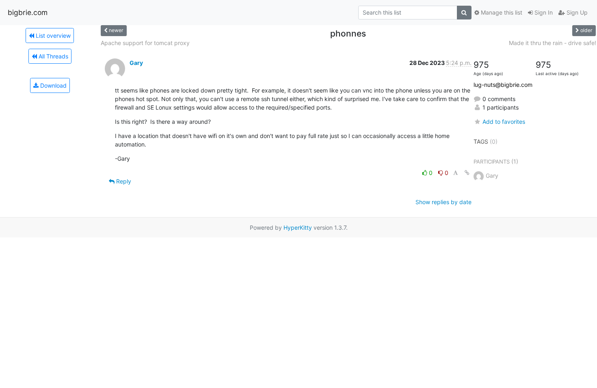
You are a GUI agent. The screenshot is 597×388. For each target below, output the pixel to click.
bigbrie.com (28, 12)
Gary (136, 62)
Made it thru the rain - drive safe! (552, 42)
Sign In (543, 12)
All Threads (52, 56)
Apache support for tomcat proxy (145, 42)
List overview (52, 35)
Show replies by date (443, 201)
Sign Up (576, 12)
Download (53, 85)
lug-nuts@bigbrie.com (503, 84)
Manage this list (500, 12)
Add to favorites (503, 121)
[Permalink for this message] (467, 173)
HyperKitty (297, 227)
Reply (123, 181)
